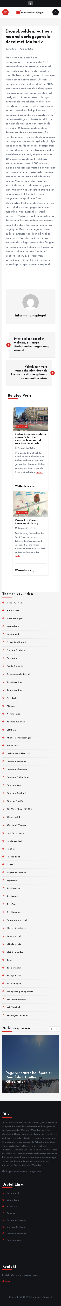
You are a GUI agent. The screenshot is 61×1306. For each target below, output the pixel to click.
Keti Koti (12, 698)
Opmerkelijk (13, 817)
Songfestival (14, 936)
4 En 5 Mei (13, 611)
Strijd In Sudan (15, 952)
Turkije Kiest (14, 976)
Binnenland (13, 626)
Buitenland (11, 49)
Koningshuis (13, 714)
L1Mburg (11, 730)
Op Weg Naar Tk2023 (19, 809)
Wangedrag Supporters (20, 992)
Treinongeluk (14, 968)
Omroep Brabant (16, 761)
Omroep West (14, 785)
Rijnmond (12, 880)
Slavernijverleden (16, 928)
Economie (12, 658)
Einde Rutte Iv (15, 666)
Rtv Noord (12, 896)
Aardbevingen (15, 619)
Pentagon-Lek (14, 841)
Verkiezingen (14, 984)
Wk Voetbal (13, 1007)
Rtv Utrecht (13, 912)
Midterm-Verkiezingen (19, 738)
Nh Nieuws (13, 746)
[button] (51, 1028)
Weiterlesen (23, 486)
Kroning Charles (16, 722)
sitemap (6, 1281)
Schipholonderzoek (17, 920)
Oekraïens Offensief (18, 754)
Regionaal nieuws (16, 873)
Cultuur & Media (16, 650)
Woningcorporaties (17, 1015)
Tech (9, 960)
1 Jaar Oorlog (14, 603)
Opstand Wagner (16, 825)
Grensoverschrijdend (18, 674)
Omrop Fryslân (15, 801)
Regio (10, 865)
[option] (30, 1064)
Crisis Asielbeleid (16, 642)
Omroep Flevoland (17, 769)
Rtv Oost (12, 904)
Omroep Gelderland (18, 777)
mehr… (39, 472)
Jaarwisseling (14, 690)
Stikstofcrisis (14, 944)
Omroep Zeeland (16, 793)
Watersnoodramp (16, 999)
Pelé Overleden (15, 833)
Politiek (11, 849)
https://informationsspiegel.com (23, 1171)
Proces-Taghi (14, 857)
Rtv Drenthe (13, 888)
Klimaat (11, 706)
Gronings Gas (14, 682)
